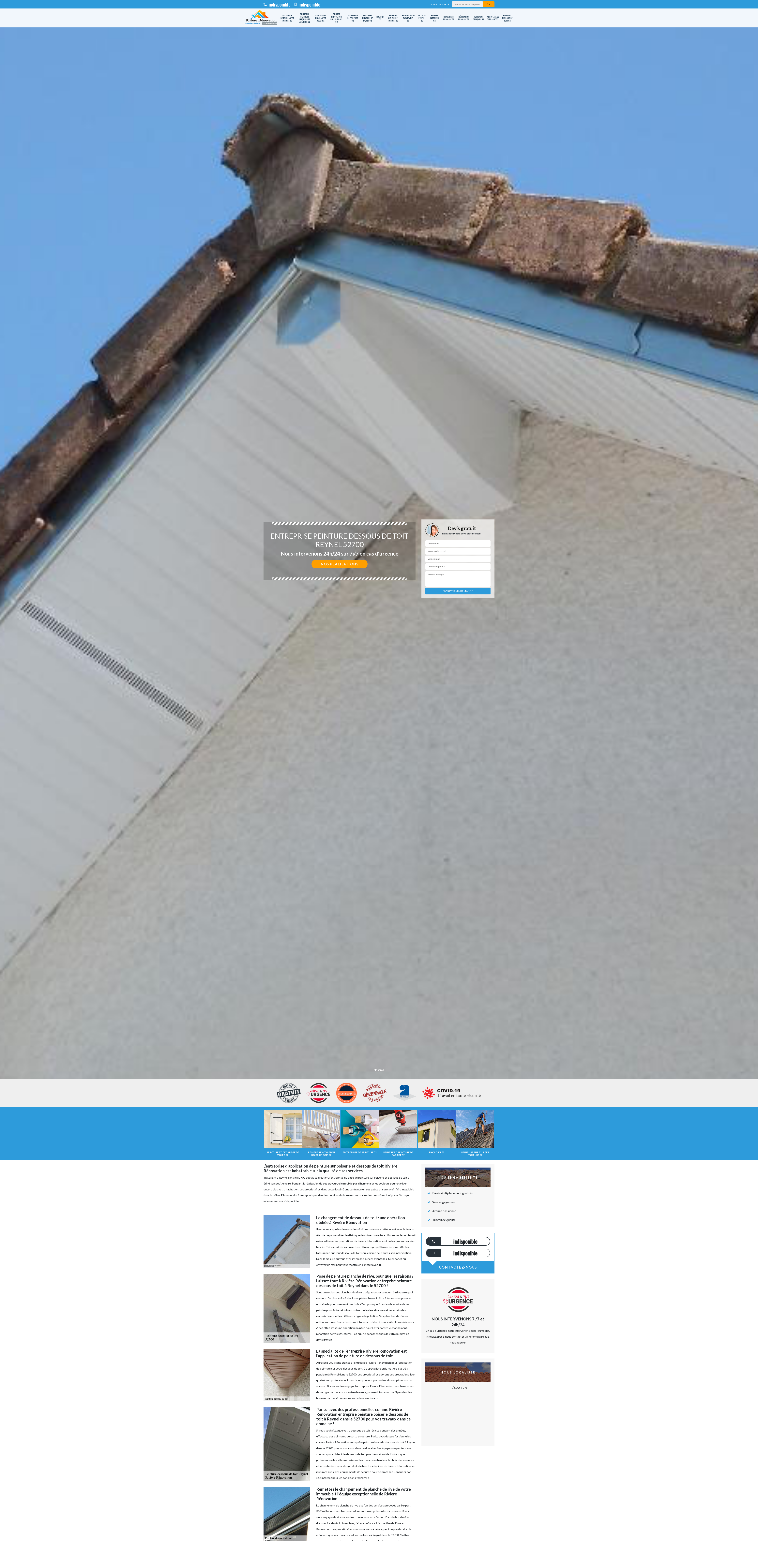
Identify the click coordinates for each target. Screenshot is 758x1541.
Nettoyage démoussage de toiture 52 (287, 18)
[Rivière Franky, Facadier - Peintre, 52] (261, 17)
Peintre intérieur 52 (434, 18)
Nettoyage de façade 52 (478, 18)
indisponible (279, 4)
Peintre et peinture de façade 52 (367, 18)
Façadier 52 (380, 18)
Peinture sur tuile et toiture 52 (393, 18)
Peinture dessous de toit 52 (507, 18)
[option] (379, 616)
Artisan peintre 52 (422, 18)
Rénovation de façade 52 (463, 18)
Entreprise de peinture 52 (352, 18)
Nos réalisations (339, 564)
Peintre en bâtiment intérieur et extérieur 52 (304, 18)
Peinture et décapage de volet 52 (320, 18)
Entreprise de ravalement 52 (408, 18)
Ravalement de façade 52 (448, 18)
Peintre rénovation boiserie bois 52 (336, 18)
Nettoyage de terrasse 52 (493, 18)
